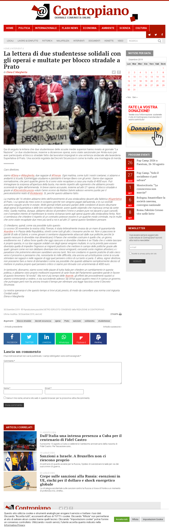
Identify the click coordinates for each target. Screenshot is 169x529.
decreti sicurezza (43, 321)
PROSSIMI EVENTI (139, 154)
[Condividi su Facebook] (119, 72)
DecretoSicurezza (23, 190)
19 (146, 81)
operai (58, 321)
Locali (10, 41)
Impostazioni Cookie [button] (153, 519)
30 (129, 89)
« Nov (128, 97)
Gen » (134, 97)
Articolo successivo (111, 326)
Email (48, 388)
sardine (8, 231)
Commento (9, 361)
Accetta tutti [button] (122, 519)
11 (140, 77)
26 (146, 85)
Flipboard (81, 342)
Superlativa (114, 198)
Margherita (27, 175)
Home (9, 28)
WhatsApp (64, 342)
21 (157, 81)
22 (163, 81)
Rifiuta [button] (135, 519)
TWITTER (29, 342)
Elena (14, 175)
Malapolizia (63, 41)
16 (129, 81)
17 (134, 81)
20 (151, 81)
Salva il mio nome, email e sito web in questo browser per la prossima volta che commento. (48, 398)
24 (134, 85)
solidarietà (36, 193)
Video (120, 41)
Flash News (70, 28)
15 (163, 77)
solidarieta (89, 321)
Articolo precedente (13, 326)
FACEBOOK (12, 342)
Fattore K (47, 41)
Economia (90, 28)
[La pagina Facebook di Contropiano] (162, 34)
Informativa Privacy (14, 525)
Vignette (109, 41)
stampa (114, 314)
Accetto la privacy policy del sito (144, 254)
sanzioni (77, 321)
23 (129, 85)
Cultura (141, 28)
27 (151, 85)
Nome (7, 388)
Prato (66, 321)
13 (151, 77)
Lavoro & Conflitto (28, 41)
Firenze (56, 175)
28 (157, 85)
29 (163, 85)
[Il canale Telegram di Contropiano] (149, 34)
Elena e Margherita (16, 72)
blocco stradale (24, 321)
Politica (24, 28)
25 (140, 85)
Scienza (124, 28)
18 (140, 81)
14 (157, 77)
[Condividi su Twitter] (114, 72)
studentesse (104, 321)
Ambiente (108, 28)
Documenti (94, 41)
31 (134, 89)
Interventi (78, 41)
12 (146, 77)
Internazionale (46, 28)
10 (134, 77)
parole (69, 275)
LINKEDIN (46, 342)
